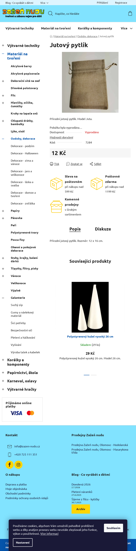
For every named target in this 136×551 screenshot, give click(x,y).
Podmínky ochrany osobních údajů (26, 498)
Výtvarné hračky (21, 389)
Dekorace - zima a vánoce (22, 162)
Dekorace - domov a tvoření (23, 194)
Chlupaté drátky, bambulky (22, 122)
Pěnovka (16, 218)
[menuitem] (19, 28)
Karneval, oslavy (21, 380)
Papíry (15, 210)
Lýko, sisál (18, 131)
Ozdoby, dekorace (23, 138)
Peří (13, 225)
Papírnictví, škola (22, 372)
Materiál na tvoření (17, 56)
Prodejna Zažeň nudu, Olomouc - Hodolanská (100, 444)
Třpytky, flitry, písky (24, 268)
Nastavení (23, 542)
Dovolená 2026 (81, 484)
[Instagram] (18, 465)
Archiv (80, 509)
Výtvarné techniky (23, 45)
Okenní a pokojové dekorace (23, 248)
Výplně (15, 290)
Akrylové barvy (21, 66)
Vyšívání (16, 344)
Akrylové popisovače (25, 73)
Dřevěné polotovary (24, 88)
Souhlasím (113, 528)
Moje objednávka (16, 488)
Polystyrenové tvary (24, 232)
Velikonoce (18, 283)
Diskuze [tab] (103, 229)
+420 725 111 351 (25, 454)
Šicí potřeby (18, 323)
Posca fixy (18, 239)
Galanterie (18, 297)
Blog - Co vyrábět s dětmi (19, 2)
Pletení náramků (82, 491)
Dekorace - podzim (22, 146)
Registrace (121, 2)
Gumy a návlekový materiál (22, 313)
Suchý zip (17, 305)
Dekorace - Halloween (24, 153)
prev (52, 327)
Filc (13, 95)
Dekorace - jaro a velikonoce (21, 172)
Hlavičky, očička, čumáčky (22, 104)
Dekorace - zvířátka (23, 203)
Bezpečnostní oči (21, 330)
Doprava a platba (16, 484)
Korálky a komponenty (18, 362)
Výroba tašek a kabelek (25, 352)
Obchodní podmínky (18, 493)
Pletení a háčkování (23, 337)
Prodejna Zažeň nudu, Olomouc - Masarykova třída (100, 451)
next (128, 327)
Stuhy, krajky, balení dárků (24, 259)
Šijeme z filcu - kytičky (85, 499)
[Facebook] (9, 465)
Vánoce (16, 276)
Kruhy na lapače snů (24, 113)
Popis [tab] (75, 229)
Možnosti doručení (61, 137)
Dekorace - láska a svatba (22, 183)
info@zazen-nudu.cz (27, 446)
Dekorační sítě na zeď (25, 81)
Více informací (49, 533)
